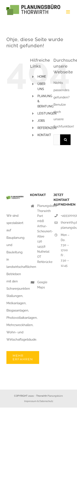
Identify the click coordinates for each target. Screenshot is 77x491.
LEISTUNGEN (46, 113)
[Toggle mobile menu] (68, 12)
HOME (41, 76)
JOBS (41, 120)
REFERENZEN (46, 128)
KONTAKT (44, 135)
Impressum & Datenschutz (38, 401)
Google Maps (42, 284)
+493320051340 (66, 215)
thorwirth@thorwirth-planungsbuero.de (66, 225)
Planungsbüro (55, 396)
